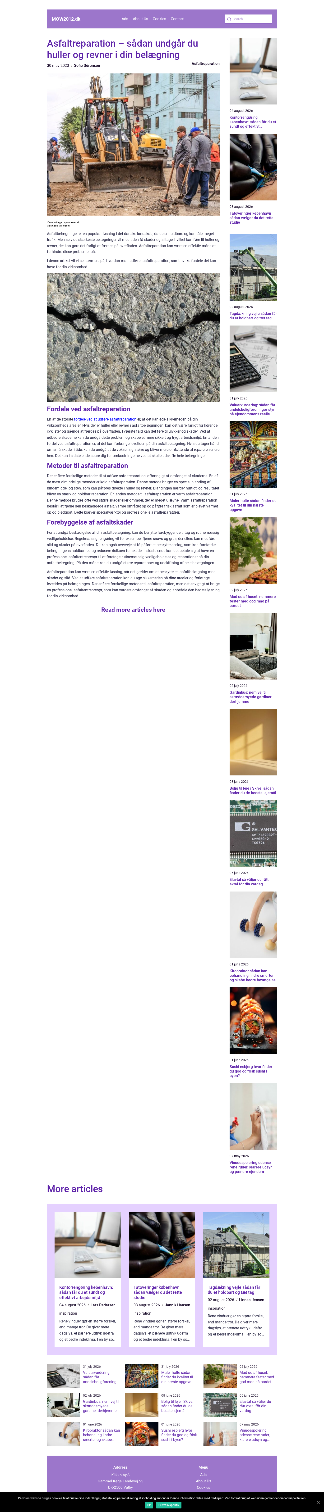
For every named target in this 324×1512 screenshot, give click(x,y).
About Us (140, 19)
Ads (125, 19)
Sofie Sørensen (87, 65)
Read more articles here (133, 609)
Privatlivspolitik (168, 1505)
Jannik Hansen (177, 1305)
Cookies (159, 19)
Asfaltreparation (206, 63)
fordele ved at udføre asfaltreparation (105, 419)
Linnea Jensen (251, 1300)
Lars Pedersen (103, 1305)
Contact (177, 19)
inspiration (68, 1313)
